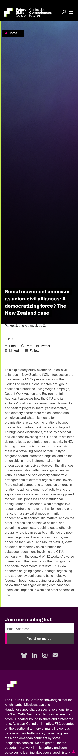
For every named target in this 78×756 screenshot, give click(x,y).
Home (12, 33)
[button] (73, 752)
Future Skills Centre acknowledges (36, 700)
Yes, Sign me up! (39, 638)
